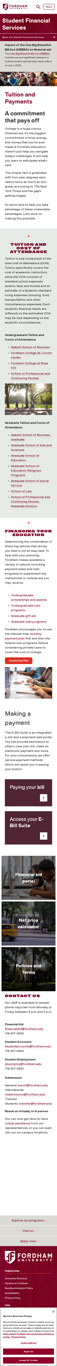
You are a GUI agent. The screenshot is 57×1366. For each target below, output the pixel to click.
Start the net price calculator (28, 936)
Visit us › (28, 1231)
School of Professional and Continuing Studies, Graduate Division (30, 501)
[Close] (53, 1311)
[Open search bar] (39, 7)
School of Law (21, 491)
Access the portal (28, 884)
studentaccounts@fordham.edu (28, 1046)
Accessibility (12, 1293)
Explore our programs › (28, 1220)
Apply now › (28, 1241)
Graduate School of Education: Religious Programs (26, 470)
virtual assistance (17, 1123)
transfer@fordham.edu (35, 1103)
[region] (28, 1336)
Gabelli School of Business (30, 347)
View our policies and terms (28, 970)
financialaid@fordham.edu (24, 1029)
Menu (49, 6)
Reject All (28, 1351)
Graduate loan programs (29, 621)
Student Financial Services (26, 24)
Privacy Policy (13, 1297)
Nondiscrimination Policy (19, 1288)
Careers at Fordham (16, 1283)
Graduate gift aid (23, 616)
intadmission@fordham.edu (25, 1094)
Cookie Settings (28, 1343)
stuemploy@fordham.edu (23, 1064)
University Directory (16, 1278)
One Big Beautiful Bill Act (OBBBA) (30, 53)
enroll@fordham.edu (33, 1085)
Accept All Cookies (28, 1360)
